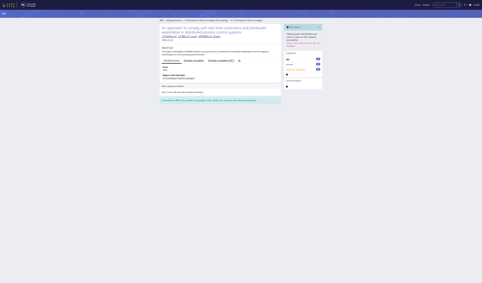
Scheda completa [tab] (194, 60)
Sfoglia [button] (426, 5)
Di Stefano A (169, 36)
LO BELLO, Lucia (187, 36)
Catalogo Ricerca (174, 20)
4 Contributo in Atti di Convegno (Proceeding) (206, 20)
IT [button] (465, 5)
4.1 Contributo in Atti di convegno (247, 20)
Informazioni (294, 27)
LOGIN (476, 5)
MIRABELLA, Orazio (209, 36)
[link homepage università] (28, 5)
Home (417, 5)
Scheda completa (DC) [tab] (221, 60)
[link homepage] (9, 5)
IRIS (161, 20)
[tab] (239, 60)
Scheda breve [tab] (171, 60)
